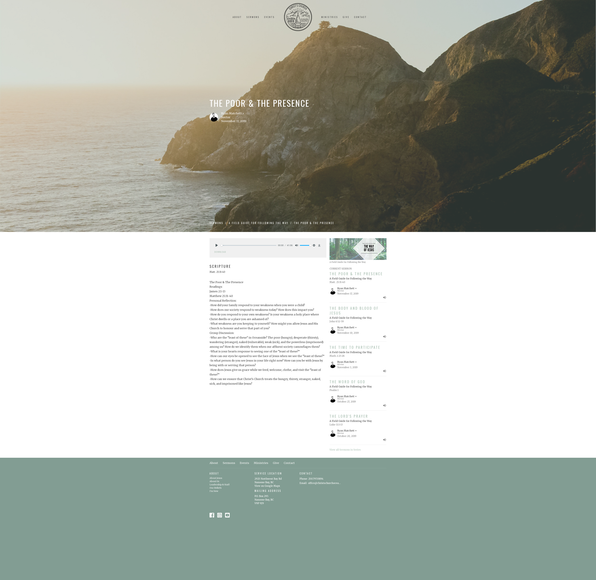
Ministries (329, 17)
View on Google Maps (267, 485)
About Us (214, 481)
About (237, 17)
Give (346, 17)
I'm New (214, 491)
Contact (360, 17)
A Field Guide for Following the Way (258, 223)
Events (269, 17)
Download (220, 251)
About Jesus (216, 478)
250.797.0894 (315, 478)
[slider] (248, 245)
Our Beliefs (215, 487)
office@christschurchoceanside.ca (324, 483)
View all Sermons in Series (345, 449)
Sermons (253, 17)
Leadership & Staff (220, 484)
